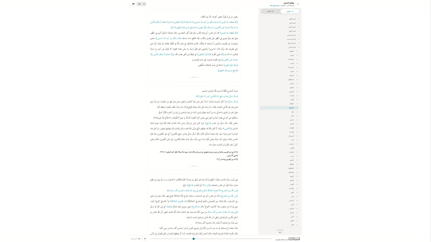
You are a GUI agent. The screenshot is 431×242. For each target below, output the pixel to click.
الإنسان (291, 132)
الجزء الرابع (292, 31)
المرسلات (291, 136)
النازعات (291, 144)
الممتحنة (291, 67)
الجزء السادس (291, 39)
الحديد (292, 55)
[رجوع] (297, 4)
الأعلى (292, 148)
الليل (292, 204)
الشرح (292, 212)
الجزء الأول (292, 19)
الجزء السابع (292, 43)
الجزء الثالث (292, 27)
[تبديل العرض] (133, 4)
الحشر (292, 63)
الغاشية (291, 188)
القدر (292, 225)
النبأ (292, 140)
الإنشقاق (291, 172)
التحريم (291, 91)
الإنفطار (291, 164)
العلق (292, 220)
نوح (293, 112)
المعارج (291, 108)
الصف (292, 71)
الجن (292, 116)
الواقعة (292, 51)
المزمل (292, 120)
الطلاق (292, 87)
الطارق (292, 180)
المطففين (291, 168)
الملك (292, 95)
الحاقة (292, 104)
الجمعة (291, 75)
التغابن (292, 83)
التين (292, 216)
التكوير (292, 160)
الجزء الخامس (291, 35)
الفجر (292, 192)
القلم (292, 99)
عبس (292, 156)
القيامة (292, 128)
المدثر (292, 124)
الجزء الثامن (292, 47)
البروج (292, 176)
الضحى (291, 208)
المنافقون (291, 79)
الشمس (291, 200)
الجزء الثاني (292, 23)
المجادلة (291, 59)
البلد (292, 196)
